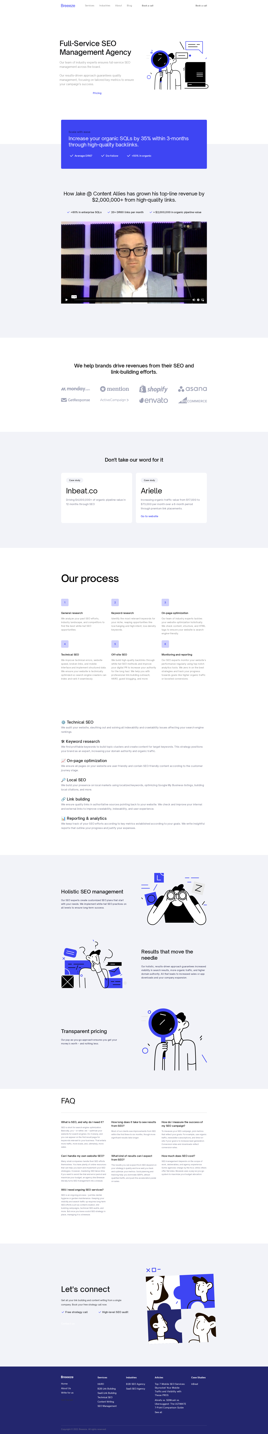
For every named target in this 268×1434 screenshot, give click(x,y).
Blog (129, 5)
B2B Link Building (107, 1388)
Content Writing (106, 1401)
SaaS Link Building (107, 1393)
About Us (66, 1388)
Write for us (67, 1392)
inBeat (194, 1384)
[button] (89, 5)
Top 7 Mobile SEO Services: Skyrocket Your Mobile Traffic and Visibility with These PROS (170, 1389)
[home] (68, 5)
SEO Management (107, 1406)
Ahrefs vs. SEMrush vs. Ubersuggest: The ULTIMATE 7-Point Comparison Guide (170, 1404)
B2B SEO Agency (135, 1384)
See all (158, 1412)
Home (64, 1383)
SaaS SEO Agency (135, 1388)
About (118, 5)
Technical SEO (105, 1397)
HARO (101, 1384)
